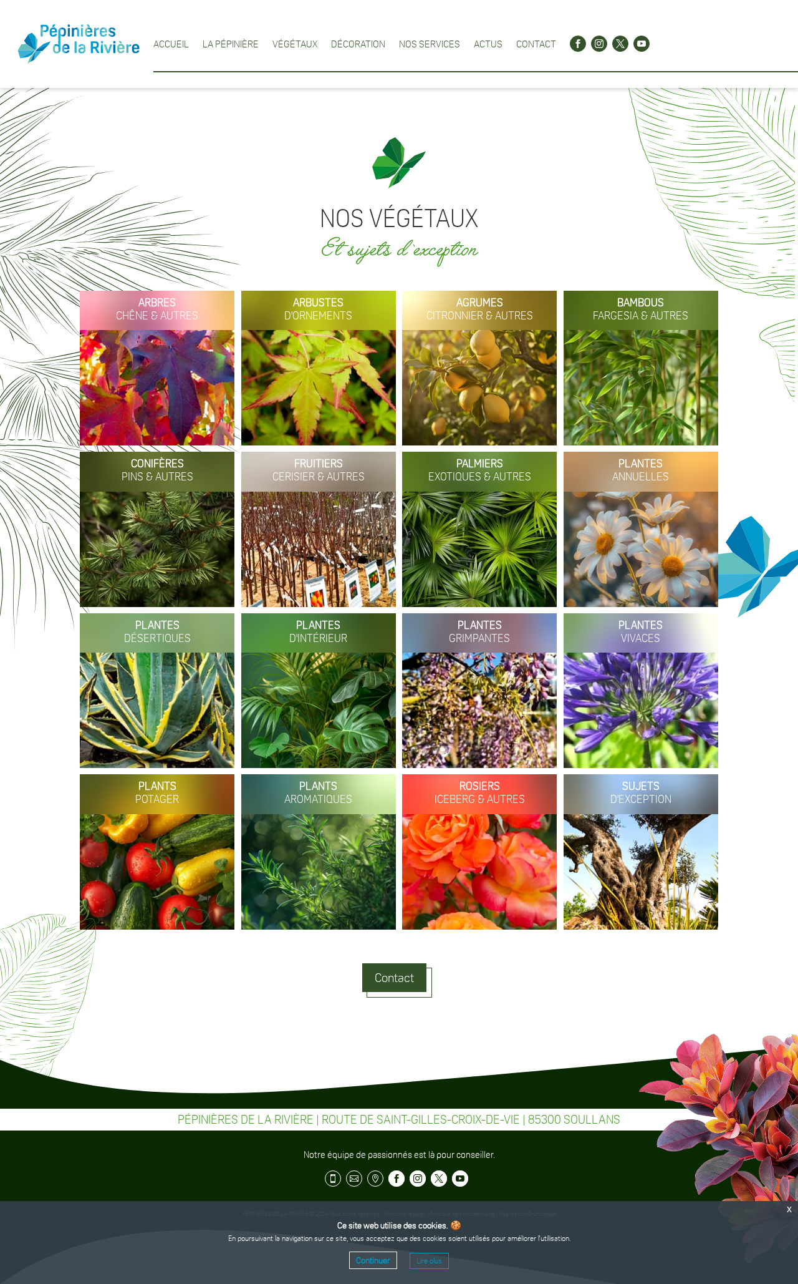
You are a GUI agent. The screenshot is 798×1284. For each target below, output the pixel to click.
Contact (536, 43)
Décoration (358, 43)
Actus (488, 43)
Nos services (429, 43)
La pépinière (231, 43)
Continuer (373, 1260)
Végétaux (294, 43)
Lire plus (429, 1261)
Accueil (171, 43)
